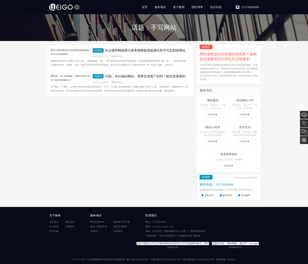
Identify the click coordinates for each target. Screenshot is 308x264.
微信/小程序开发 (98, 226)
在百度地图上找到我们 (247, 177)
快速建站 (239, 159)
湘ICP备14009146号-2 (137, 259)
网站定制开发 (97, 222)
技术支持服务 (120, 226)
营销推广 (94, 231)
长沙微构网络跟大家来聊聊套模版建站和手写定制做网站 (145, 50)
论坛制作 (229, 159)
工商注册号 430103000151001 (165, 259)
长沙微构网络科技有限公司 (101, 259)
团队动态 (70, 222)
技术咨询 (227, 195)
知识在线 (216, 7)
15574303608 (304, 123)
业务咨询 (209, 195)
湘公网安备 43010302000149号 (199, 259)
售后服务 (245, 195)
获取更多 (228, 165)
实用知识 (98, 76)
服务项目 (160, 7)
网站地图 (221, 259)
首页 (144, 7)
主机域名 (219, 159)
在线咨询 (304, 115)
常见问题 (53, 231)
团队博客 (197, 7)
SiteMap (231, 259)
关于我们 (53, 222)
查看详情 (212, 114)
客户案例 (178, 7)
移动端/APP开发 (121, 222)
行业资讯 (98, 50)
